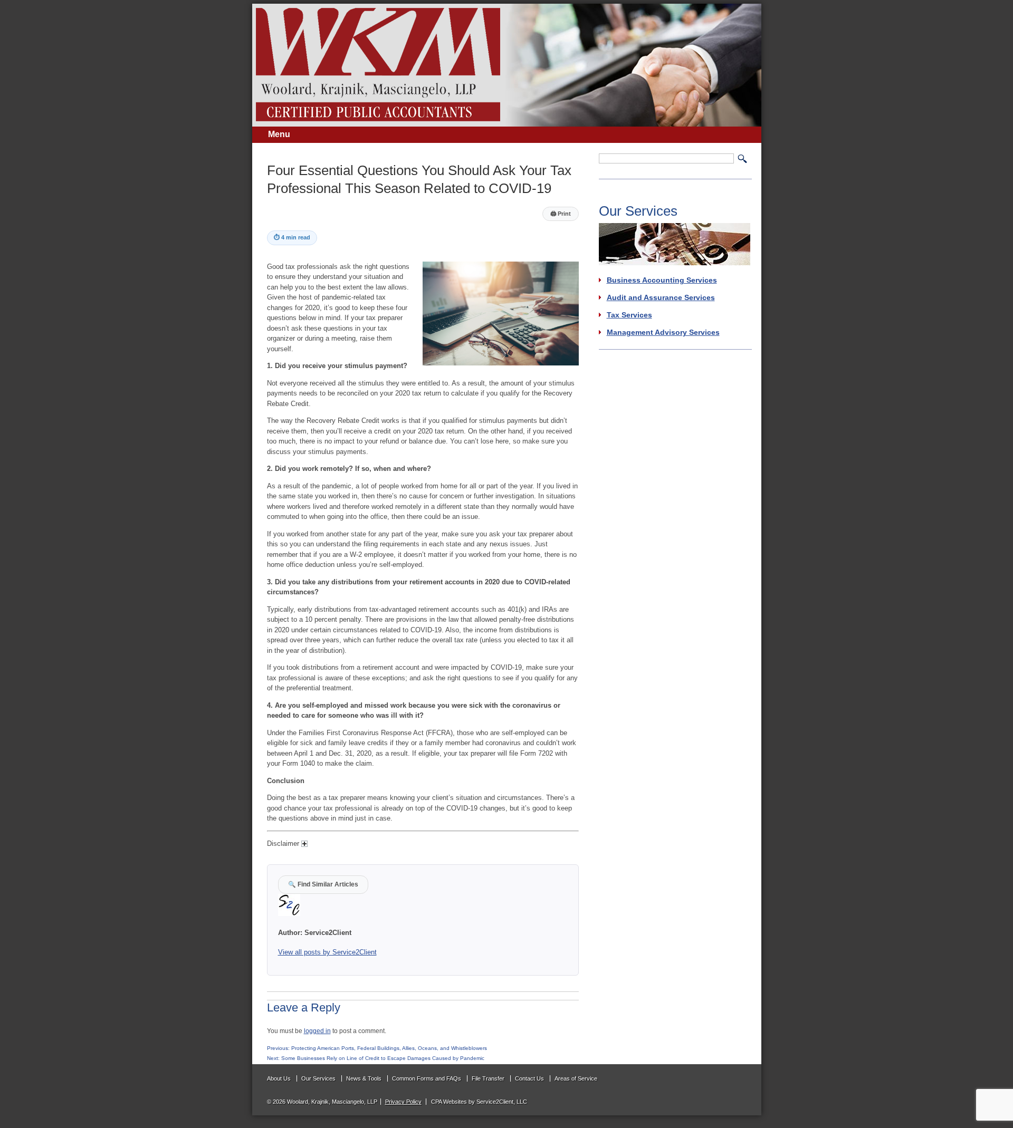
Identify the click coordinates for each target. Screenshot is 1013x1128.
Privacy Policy (403, 1101)
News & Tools (363, 1078)
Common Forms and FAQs (426, 1078)
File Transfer (488, 1078)
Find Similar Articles (323, 884)
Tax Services (629, 315)
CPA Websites (449, 1101)
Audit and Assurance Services (661, 297)
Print (560, 213)
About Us (279, 1078)
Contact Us (529, 1078)
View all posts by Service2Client (327, 952)
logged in (317, 1030)
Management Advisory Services (663, 332)
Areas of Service (576, 1078)
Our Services (318, 1078)
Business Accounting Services (662, 280)
